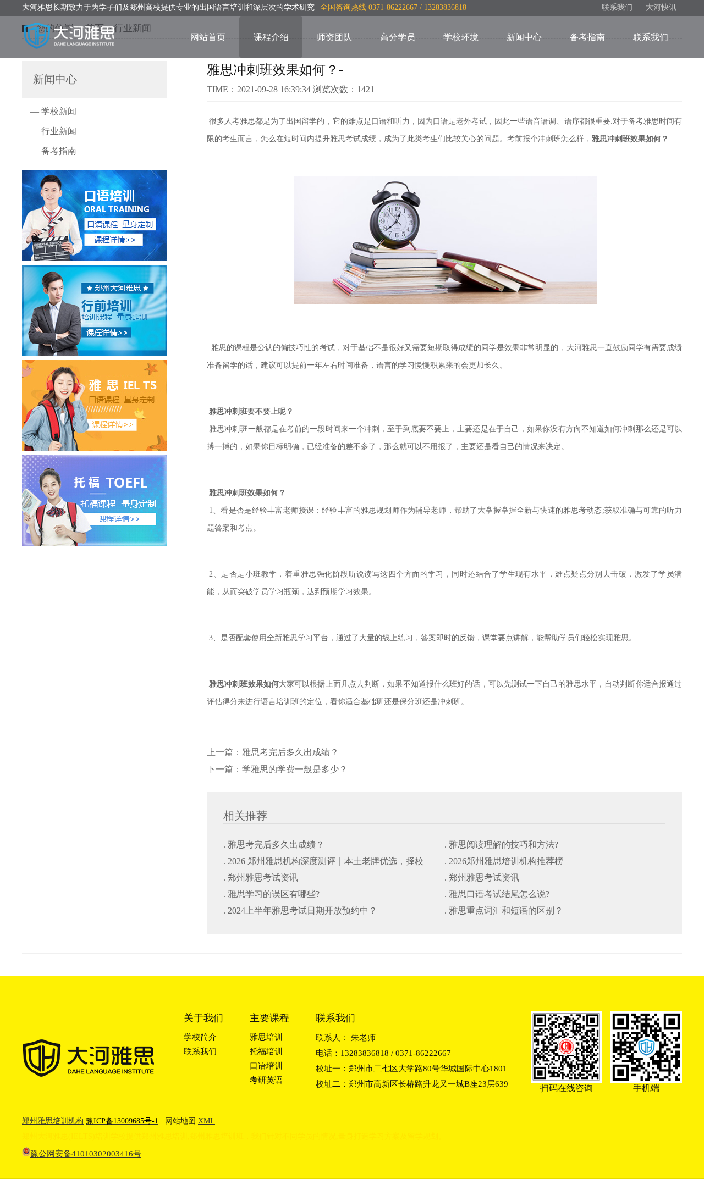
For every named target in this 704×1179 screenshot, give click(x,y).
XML (206, 1121)
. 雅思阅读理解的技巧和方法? (501, 844)
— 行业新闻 (53, 131)
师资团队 (334, 37)
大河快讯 (661, 7)
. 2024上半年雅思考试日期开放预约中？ (300, 910)
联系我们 (617, 7)
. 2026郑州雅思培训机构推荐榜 (503, 861)
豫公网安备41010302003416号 (85, 1153)
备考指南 (587, 37)
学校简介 (200, 1037)
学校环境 (461, 37)
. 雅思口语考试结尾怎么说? (496, 894)
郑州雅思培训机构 (53, 1121)
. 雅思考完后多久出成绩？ (273, 844)
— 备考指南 (53, 151)
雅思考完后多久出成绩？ (290, 752)
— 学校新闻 (53, 111)
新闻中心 (524, 37)
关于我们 (203, 1017)
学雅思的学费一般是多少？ (295, 769)
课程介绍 (271, 37)
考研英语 (266, 1080)
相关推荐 (245, 816)
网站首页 (208, 37)
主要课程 (269, 1017)
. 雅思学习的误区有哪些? (271, 894)
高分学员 (397, 37)
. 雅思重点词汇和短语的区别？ (503, 910)
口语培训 (266, 1065)
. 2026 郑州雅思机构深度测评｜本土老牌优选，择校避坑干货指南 (323, 862)
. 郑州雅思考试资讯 (260, 877)
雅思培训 (266, 1037)
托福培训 (266, 1051)
